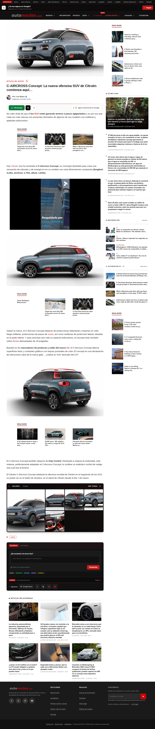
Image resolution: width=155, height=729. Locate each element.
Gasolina (128, 15)
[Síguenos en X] (43, 586)
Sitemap (53, 714)
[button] (94, 486)
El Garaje (98, 15)
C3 (67, 348)
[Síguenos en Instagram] (49, 586)
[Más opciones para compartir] (33, 107)
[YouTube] (32, 701)
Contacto (82, 698)
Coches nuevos (111, 15)
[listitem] (26, 510)
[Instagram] (25, 701)
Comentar (93, 567)
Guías (84, 15)
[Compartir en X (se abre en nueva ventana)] (28, 107)
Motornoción (65, 15)
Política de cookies (85, 709)
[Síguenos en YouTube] (54, 586)
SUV (36, 114)
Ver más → (145, 220)
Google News (27, 586)
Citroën (14, 166)
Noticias (49, 15)
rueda (50, 334)
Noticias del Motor (15, 81)
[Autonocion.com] (27, 15)
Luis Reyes (20, 96)
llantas (16, 341)
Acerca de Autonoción (87, 693)
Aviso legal (83, 704)
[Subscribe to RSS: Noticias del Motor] (27, 81)
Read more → (144, 266)
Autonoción (49, 724)
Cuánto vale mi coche (58, 709)
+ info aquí (134, 704)
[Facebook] (11, 701)
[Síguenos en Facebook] (37, 586)
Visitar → (98, 580)
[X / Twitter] (18, 701)
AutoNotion (143, 15)
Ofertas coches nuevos (58, 704)
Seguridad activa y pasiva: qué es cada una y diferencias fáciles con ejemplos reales (53, 667)
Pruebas (76, 15)
